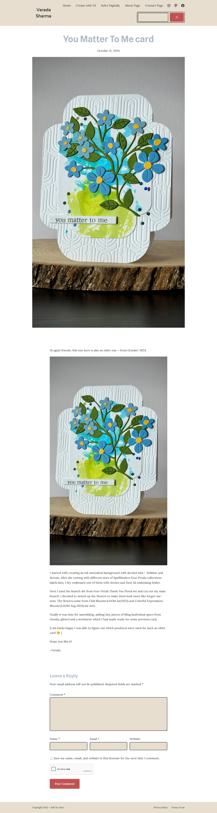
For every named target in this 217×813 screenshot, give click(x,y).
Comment (57, 694)
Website (135, 739)
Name (55, 739)
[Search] (177, 17)
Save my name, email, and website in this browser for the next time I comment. (106, 758)
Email (94, 739)
